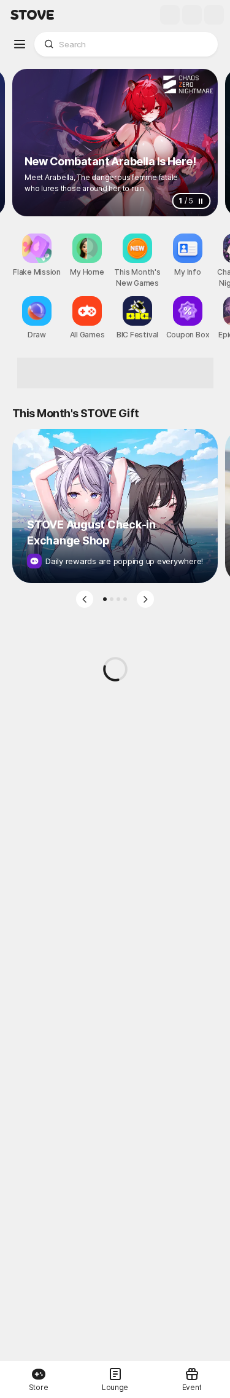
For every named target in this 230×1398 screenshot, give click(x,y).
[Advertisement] (115, 373)
